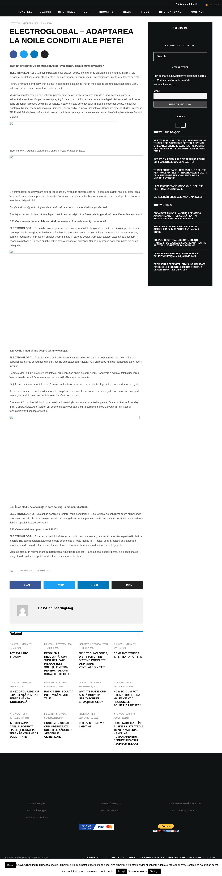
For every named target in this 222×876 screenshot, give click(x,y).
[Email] (45, 54)
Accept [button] (121, 871)
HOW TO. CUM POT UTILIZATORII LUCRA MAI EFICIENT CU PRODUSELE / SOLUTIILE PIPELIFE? (127, 698)
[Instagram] (19, 3)
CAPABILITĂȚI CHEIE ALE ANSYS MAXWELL (177, 197)
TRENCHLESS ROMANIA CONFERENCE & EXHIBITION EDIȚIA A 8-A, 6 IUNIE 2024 (176, 255)
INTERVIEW (15, 23)
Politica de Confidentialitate (173, 80)
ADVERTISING (115, 857)
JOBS (132, 857)
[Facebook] (8, 3)
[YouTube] (24, 3)
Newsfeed (25, 12)
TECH (86, 12)
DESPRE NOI (93, 857)
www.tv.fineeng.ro (111, 803)
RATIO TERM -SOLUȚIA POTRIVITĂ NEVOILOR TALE (58, 695)
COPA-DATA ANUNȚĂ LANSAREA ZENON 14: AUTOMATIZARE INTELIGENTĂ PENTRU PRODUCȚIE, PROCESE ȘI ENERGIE (177, 216)
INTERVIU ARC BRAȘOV (19, 655)
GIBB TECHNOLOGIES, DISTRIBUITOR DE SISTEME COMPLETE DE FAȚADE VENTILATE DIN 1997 (93, 660)
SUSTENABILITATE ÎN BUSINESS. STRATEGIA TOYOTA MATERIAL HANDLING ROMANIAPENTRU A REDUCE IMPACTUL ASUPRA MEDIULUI (128, 733)
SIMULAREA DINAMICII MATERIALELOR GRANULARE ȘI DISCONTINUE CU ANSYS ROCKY (176, 229)
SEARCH (45, 12)
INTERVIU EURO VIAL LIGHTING (92, 725)
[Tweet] (24, 54)
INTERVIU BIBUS (162, 205)
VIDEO (145, 12)
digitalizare (26, 571)
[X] (13, 3)
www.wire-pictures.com (185, 810)
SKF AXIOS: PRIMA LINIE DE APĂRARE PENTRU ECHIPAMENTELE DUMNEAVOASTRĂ (179, 160)
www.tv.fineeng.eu (37, 810)
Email (156, 90)
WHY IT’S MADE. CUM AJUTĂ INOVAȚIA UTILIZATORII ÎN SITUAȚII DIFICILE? (92, 696)
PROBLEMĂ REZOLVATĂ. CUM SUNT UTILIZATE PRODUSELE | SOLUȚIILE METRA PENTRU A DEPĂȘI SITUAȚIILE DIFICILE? (57, 663)
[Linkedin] (30, 3)
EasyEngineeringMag (55, 608)
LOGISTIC (130, 714)
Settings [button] (154, 871)
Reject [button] (10, 865)
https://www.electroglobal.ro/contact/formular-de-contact (110, 214)
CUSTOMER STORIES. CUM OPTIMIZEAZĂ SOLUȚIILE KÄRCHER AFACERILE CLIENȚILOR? (58, 730)
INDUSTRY (106, 12)
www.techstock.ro (111, 810)
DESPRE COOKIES (152, 857)
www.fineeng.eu (37, 803)
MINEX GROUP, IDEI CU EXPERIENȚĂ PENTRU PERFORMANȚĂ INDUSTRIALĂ (24, 696)
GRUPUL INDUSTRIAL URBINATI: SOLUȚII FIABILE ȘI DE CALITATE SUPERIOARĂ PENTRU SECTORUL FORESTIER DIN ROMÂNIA (179, 243)
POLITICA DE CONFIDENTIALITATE (191, 857)
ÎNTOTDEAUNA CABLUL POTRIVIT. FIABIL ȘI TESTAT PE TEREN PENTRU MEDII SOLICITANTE (24, 730)
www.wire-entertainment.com (185, 803)
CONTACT (197, 12)
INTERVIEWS (66, 12)
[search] (203, 56)
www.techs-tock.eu (37, 817)
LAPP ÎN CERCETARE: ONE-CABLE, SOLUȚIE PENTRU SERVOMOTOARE (178, 187)
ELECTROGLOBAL (44, 571)
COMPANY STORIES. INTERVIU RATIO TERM (128, 655)
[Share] (13, 54)
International (170, 12)
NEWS (127, 12)
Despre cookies (137, 871)
